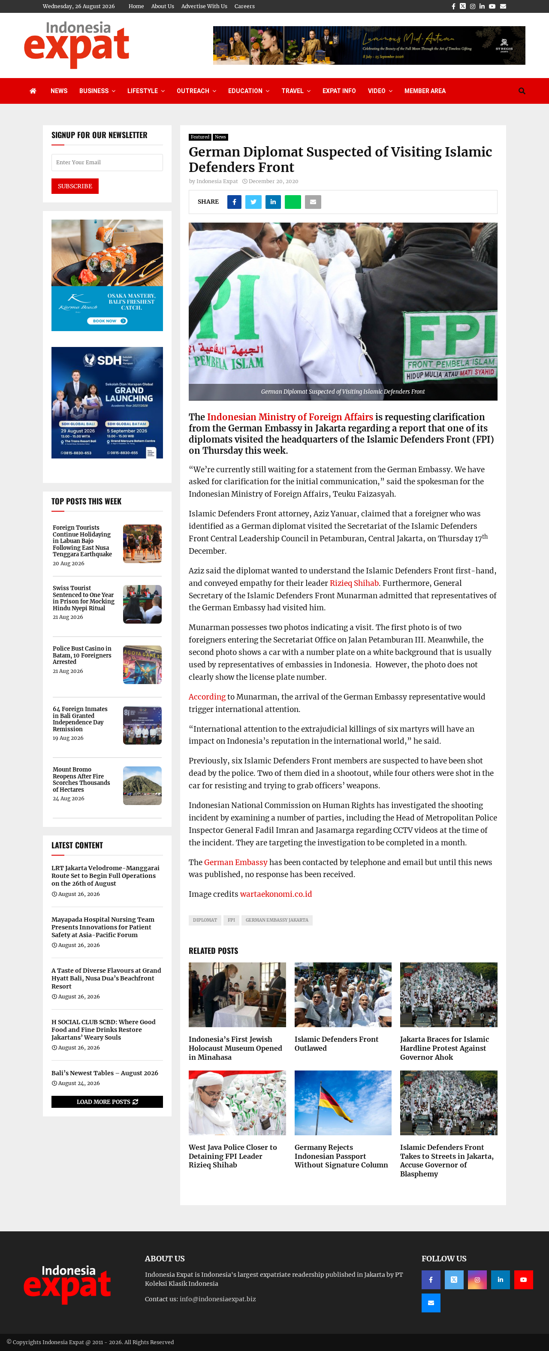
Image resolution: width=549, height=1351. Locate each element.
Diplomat (205, 920)
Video (377, 90)
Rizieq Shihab (354, 583)
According (207, 697)
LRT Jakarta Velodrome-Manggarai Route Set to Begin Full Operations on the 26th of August (105, 875)
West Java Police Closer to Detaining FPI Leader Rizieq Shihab (233, 1156)
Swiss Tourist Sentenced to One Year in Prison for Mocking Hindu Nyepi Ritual (84, 598)
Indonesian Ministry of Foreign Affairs (290, 417)
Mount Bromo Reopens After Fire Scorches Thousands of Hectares (81, 779)
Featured (200, 137)
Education (245, 90)
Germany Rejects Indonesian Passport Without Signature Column (341, 1156)
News (59, 90)
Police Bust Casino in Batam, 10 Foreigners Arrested (82, 655)
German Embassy (236, 862)
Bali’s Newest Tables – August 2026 (104, 1073)
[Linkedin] (500, 1279)
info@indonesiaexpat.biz (218, 1299)
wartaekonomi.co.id (276, 894)
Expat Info (339, 90)
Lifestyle (142, 90)
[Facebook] (431, 1279)
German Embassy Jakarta (277, 920)
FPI (231, 920)
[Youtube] (523, 1279)
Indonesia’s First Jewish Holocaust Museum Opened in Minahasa (235, 1048)
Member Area (425, 90)
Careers (245, 6)
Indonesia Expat (217, 181)
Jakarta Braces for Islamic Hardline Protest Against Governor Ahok (444, 1048)
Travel (292, 90)
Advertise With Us (204, 6)
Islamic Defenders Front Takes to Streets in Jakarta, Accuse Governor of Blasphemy (447, 1160)
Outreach (193, 90)
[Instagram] (477, 1279)
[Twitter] (454, 1279)
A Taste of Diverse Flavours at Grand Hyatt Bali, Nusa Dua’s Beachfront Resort (106, 978)
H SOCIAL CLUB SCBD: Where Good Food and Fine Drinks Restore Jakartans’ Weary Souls (103, 1029)
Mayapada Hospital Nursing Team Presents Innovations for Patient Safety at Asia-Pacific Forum (102, 927)
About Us (162, 6)
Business (94, 90)
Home (136, 6)
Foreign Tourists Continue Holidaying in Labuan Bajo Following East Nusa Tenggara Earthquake (82, 541)
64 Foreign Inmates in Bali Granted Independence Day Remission (80, 719)
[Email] (431, 1303)
